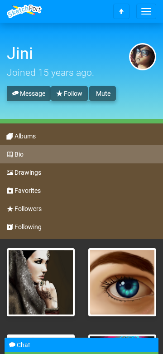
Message (32, 93)
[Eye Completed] (122, 282)
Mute (102, 93)
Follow (72, 93)
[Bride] (41, 282)
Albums (24, 136)
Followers (27, 208)
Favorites (27, 190)
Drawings (27, 172)
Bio (18, 154)
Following (27, 227)
